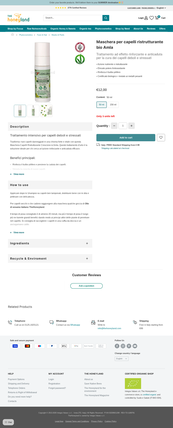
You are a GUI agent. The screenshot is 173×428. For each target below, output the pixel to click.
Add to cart (125, 137)
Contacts (12, 401)
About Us (138, 28)
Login (51, 379)
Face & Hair (42, 35)
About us (88, 379)
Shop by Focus (15, 28)
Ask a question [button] (86, 286)
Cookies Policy (111, 421)
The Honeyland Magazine (96, 395)
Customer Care (134, 8)
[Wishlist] (151, 18)
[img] (60, 7)
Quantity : (103, 126)
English (119, 359)
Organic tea (85, 28)
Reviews (151, 28)
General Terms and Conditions (77, 421)
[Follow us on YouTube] (135, 346)
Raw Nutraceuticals (37, 28)
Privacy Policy (97, 421)
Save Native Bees (93, 383)
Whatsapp (75, 325)
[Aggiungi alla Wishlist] (161, 137)
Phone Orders (148, 8)
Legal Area (59, 421)
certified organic (150, 394)
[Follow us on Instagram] (123, 346)
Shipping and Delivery (18, 383)
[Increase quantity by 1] (131, 125)
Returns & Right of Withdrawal (22, 392)
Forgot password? (57, 388)
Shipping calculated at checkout (115, 148)
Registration (54, 383)
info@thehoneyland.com (109, 328)
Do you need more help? (20, 397)
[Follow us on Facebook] (117, 346)
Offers (162, 28)
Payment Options (16, 379)
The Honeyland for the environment (95, 389)
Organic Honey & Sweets (63, 28)
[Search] (105, 18)
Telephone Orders (16, 388)
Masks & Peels (58, 35)
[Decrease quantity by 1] (114, 125)
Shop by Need (122, 28)
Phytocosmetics (103, 28)
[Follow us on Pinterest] (129, 346)
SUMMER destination (108, 2)
